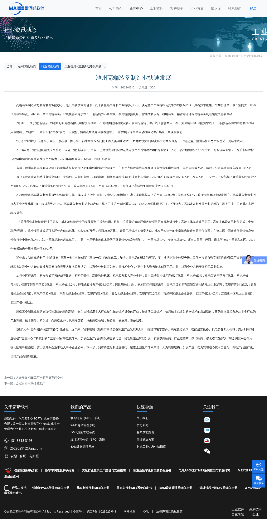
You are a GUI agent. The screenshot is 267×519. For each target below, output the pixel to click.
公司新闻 (142, 425)
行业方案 (197, 8)
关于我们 (142, 418)
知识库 (216, 8)
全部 (10, 66)
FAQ (253, 8)
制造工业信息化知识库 (151, 446)
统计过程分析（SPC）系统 (88, 439)
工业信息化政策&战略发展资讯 (84, 66)
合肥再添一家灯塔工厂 (30, 383)
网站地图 (129, 511)
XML (146, 511)
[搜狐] (207, 441)
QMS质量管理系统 (83, 432)
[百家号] (207, 420)
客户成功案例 (145, 432)
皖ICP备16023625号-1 (101, 511)
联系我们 (234, 8)
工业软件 (156, 8)
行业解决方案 (145, 439)
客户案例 (177, 8)
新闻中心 (136, 8)
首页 (98, 8)
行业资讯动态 (254, 56)
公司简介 (115, 8)
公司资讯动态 (27, 66)
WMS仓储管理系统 (83, 425)
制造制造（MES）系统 (85, 418)
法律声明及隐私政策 (169, 511)
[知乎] (207, 430)
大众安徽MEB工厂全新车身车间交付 (39, 377)
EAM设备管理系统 (82, 446)
